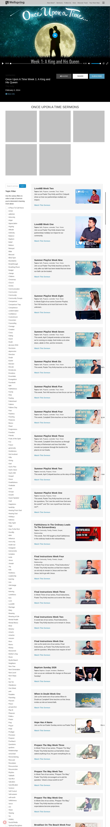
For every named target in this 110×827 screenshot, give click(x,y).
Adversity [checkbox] (11, 217)
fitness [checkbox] (10, 423)
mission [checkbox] (11, 638)
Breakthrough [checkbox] (13, 264)
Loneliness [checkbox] (12, 595)
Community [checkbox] (12, 295)
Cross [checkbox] (10, 332)
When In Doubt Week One (47, 694)
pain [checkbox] (9, 691)
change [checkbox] (11, 273)
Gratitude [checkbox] (11, 485)
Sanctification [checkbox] (13, 785)
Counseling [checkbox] (12, 323)
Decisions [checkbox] (11, 348)
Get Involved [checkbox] (12, 454)
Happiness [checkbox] (12, 504)
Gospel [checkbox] (11, 476)
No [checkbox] (9, 679)
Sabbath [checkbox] (11, 775)
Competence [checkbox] (13, 308)
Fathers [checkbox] (11, 404)
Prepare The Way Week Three (49, 745)
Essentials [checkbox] (12, 376)
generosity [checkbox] (12, 448)
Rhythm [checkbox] (11, 772)
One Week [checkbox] (12, 688)
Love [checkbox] (10, 601)
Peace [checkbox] (10, 704)
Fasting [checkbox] (11, 398)
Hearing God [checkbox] (12, 513)
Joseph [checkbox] (11, 563)
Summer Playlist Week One (48, 493)
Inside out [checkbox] (11, 545)
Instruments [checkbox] (12, 551)
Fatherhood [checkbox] (12, 401)
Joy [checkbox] (9, 566)
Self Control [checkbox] (12, 791)
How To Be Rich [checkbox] (14, 529)
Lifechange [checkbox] (12, 585)
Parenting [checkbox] (11, 697)
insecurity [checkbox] (11, 541)
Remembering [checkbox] (13, 757)
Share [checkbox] (10, 810)
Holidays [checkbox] (11, 517)
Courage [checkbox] (11, 326)
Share (80, 76)
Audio (65, 76)
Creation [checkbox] (11, 329)
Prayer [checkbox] (10, 726)
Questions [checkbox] (12, 744)
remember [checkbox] (12, 754)
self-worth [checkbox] (11, 797)
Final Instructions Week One (48, 641)
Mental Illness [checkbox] (13, 623)
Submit (22, 186)
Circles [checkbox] (10, 286)
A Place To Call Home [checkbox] (16, 208)
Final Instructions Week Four (49, 556)
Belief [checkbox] (10, 242)
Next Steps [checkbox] (12, 676)
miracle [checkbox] (11, 632)
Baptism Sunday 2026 (45, 667)
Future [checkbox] (10, 445)
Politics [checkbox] (11, 716)
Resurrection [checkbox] (13, 769)
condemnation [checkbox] (13, 311)
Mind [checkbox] (10, 626)
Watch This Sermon (42, 205)
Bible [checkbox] (10, 251)
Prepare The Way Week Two (48, 771)
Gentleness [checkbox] (12, 451)
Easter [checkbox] (10, 361)
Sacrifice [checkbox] (11, 779)
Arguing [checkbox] (11, 226)
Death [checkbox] (10, 342)
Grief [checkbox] (10, 488)
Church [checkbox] (11, 283)
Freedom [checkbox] (11, 432)
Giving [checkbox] (10, 460)
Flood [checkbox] (10, 426)
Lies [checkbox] (9, 582)
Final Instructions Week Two (48, 617)
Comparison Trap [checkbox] (14, 304)
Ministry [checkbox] (11, 629)
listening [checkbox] (11, 591)
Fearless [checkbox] (11, 414)
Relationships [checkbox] (13, 750)
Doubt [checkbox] (10, 357)
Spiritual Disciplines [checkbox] (15, 825)
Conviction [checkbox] (12, 320)
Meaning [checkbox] (11, 613)
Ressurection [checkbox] (13, 766)
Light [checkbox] (10, 588)
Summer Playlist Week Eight (48, 296)
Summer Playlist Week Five (48, 386)
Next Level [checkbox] (12, 672)
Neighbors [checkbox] (12, 663)
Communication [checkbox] (14, 289)
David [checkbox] (10, 339)
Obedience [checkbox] (12, 685)
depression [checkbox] (12, 351)
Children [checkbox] (11, 276)
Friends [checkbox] (11, 435)
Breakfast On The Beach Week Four (52, 825)
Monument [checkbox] (12, 651)
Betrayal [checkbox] (11, 248)
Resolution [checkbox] (12, 763)
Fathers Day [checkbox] (12, 407)
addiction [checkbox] (11, 214)
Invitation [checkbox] (11, 554)
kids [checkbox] (9, 570)
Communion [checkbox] (12, 292)
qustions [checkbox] (11, 747)
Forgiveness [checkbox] (12, 429)
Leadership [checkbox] (12, 576)
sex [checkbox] (9, 807)
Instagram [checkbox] (12, 548)
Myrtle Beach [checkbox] (13, 660)
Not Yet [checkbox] (11, 682)
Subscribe (97, 76)
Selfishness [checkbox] (12, 800)
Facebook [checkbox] (11, 382)
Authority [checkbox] (11, 233)
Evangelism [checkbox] (12, 379)
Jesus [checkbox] (10, 560)
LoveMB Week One (44, 224)
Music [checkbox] (10, 657)
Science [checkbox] (11, 788)
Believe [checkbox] (11, 245)
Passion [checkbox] (11, 701)
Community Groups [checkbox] (15, 298)
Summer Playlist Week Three (49, 436)
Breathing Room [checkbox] (14, 267)
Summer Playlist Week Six (47, 361)
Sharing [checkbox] (11, 813)
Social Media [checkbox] (13, 822)
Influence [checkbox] (11, 538)
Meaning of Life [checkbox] (13, 616)
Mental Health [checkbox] (13, 619)
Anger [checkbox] (10, 220)
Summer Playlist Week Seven (49, 332)
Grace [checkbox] (10, 479)
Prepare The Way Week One (48, 798)
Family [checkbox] (10, 392)
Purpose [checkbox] (11, 738)
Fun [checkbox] (9, 442)
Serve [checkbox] (10, 804)
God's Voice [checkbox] (12, 470)
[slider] (46, 63)
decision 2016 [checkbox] (13, 345)
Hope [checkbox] (10, 526)
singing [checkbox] (10, 819)
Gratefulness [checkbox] (13, 482)
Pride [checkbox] (10, 729)
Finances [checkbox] (11, 420)
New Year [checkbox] (11, 666)
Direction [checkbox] (11, 354)
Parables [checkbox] (11, 694)
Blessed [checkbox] (11, 254)
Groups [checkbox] (11, 492)
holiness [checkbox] (11, 520)
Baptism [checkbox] (11, 239)
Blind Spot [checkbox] (12, 258)
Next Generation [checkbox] (14, 669)
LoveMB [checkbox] (11, 604)
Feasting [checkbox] (11, 417)
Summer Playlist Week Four (48, 411)
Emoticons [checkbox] (12, 370)
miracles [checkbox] (11, 635)
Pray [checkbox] (10, 722)
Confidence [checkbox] (12, 314)
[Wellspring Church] (14, 3)
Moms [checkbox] (10, 644)
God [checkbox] (9, 463)
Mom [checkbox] (10, 641)
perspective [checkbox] (12, 707)
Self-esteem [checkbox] (12, 794)
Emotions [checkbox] (11, 373)
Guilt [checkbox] (10, 501)
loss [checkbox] (9, 598)
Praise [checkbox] (10, 719)
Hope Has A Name (43, 722)
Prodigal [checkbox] (11, 732)
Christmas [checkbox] (12, 279)
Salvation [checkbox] (11, 782)
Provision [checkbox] (11, 735)
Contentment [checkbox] (13, 317)
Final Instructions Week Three (49, 592)
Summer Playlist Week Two (48, 468)
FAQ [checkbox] (10, 395)
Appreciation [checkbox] (12, 223)
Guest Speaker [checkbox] (13, 498)
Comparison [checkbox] (12, 301)
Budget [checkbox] (10, 270)
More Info (11, 94)
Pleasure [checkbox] (11, 713)
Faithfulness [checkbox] (12, 389)
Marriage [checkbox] (11, 607)
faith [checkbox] (9, 385)
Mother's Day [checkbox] (13, 654)
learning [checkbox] (11, 579)
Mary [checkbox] (10, 610)
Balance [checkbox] (11, 236)
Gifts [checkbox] (10, 457)
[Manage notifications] (4, 822)
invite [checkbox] (10, 557)
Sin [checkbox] (9, 816)
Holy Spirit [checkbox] (12, 523)
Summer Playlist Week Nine (48, 260)
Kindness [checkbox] (11, 573)
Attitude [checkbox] (11, 230)
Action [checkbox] (10, 211)
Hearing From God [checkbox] (15, 510)
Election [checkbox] (11, 364)
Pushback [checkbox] (12, 741)
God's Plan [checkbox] (12, 467)
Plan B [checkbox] (10, 710)
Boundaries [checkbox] (12, 261)
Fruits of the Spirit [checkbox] (14, 439)
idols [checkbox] (10, 535)
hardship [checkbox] (11, 507)
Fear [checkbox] (10, 410)
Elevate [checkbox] (11, 367)
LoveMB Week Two (44, 188)
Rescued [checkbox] (11, 760)
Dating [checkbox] (10, 336)
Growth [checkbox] (11, 495)
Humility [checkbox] (11, 532)
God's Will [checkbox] (12, 473)
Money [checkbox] (10, 648)
